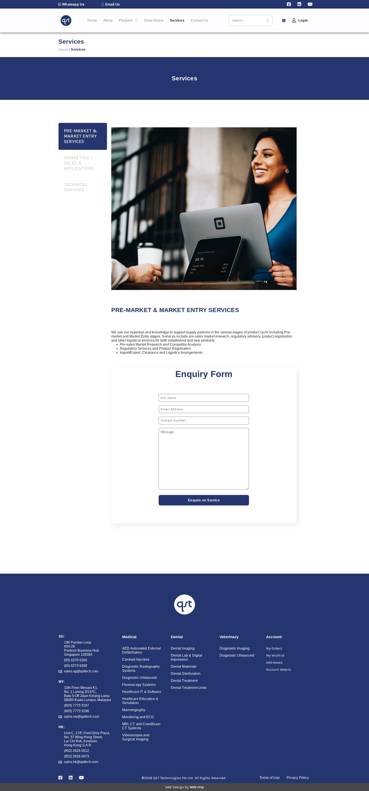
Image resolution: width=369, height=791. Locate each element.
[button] (71, 4)
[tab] (83, 136)
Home (63, 49)
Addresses (274, 662)
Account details (278, 669)
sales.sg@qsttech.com (81, 671)
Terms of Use (269, 777)
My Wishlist (275, 655)
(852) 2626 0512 (76, 751)
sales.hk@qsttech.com (81, 762)
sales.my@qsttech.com (81, 716)
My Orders (274, 648)
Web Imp (197, 787)
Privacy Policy (298, 777)
